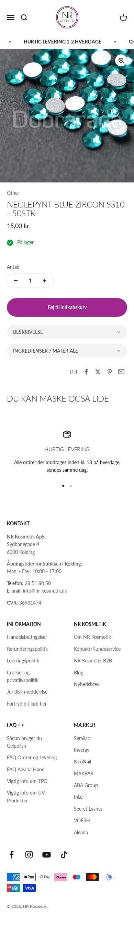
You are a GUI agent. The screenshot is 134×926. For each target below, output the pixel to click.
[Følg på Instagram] (29, 854)
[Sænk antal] (15, 281)
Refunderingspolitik (27, 649)
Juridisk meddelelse (27, 692)
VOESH (82, 820)
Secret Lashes (88, 809)
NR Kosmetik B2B (93, 660)
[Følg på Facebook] (11, 854)
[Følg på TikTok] (64, 854)
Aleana (81, 832)
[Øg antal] (44, 281)
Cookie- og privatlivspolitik (22, 676)
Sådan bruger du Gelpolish (24, 742)
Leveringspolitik (23, 660)
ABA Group (86, 785)
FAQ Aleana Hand (26, 769)
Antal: (13, 267)
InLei (78, 797)
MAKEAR (83, 773)
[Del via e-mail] (121, 372)
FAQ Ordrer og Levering (32, 757)
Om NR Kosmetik (92, 637)
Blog (78, 672)
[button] (67, 332)
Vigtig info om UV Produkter (25, 796)
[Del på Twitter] (98, 372)
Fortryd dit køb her (27, 704)
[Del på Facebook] (86, 372)
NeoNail (82, 761)
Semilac (82, 738)
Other (13, 193)
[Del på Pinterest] (109, 372)
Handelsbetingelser (27, 637)
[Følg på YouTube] (46, 854)
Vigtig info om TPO (27, 781)
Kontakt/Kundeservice (97, 649)
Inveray (81, 750)
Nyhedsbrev (86, 684)
